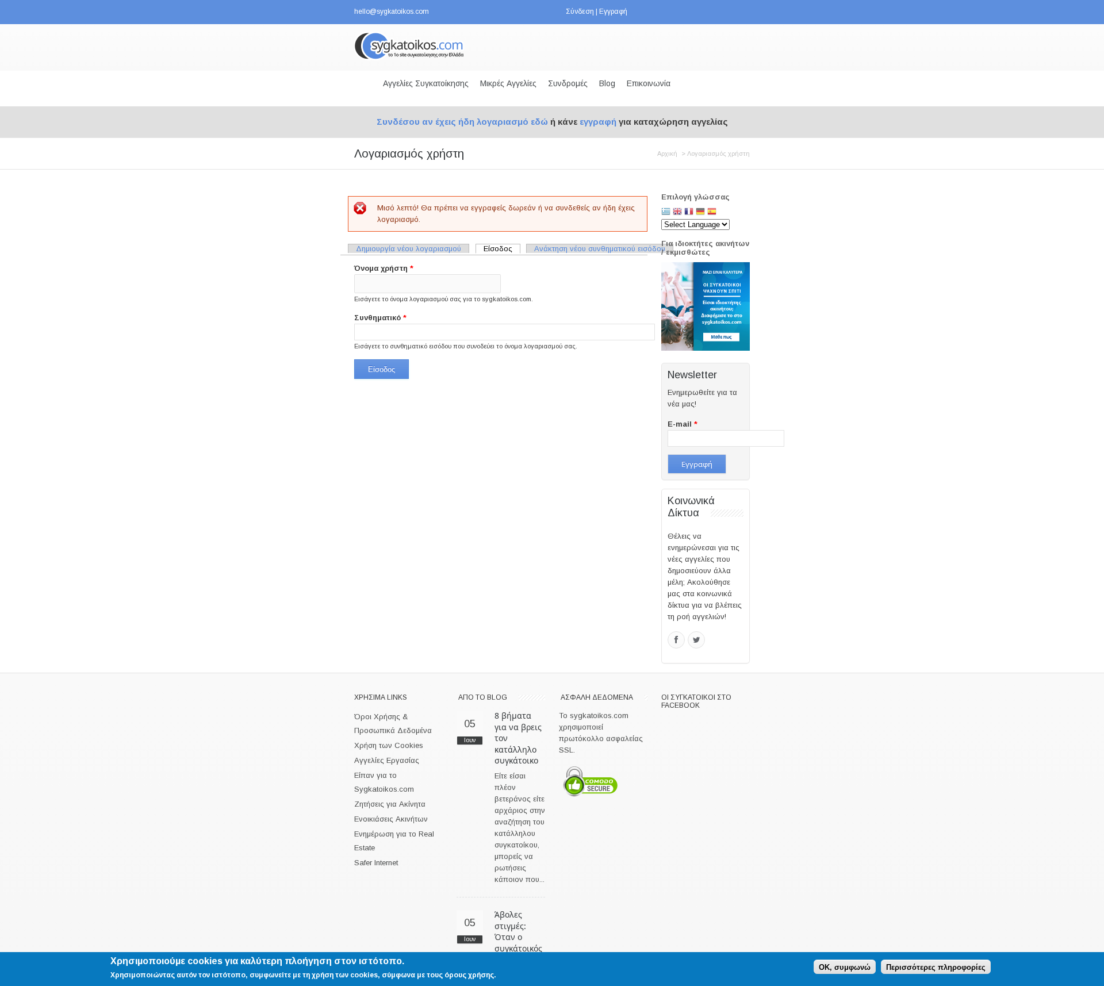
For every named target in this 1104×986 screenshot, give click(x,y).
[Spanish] (711, 212)
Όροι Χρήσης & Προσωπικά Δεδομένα (393, 723)
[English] (677, 212)
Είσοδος (502, 248)
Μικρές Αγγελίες (508, 83)
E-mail (682, 424)
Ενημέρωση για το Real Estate (394, 841)
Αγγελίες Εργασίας (386, 760)
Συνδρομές (568, 83)
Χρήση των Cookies (388, 745)
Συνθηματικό (380, 317)
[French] (688, 212)
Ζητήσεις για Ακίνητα (389, 804)
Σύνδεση (580, 11)
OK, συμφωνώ (845, 966)
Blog (607, 83)
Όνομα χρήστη (383, 268)
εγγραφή (598, 121)
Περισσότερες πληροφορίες (936, 966)
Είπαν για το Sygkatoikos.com (384, 782)
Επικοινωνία (648, 83)
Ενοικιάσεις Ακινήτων (391, 819)
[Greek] (665, 212)
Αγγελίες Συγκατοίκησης (426, 83)
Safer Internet (376, 862)
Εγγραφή (613, 11)
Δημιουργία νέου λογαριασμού (408, 248)
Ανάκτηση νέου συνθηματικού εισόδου (599, 248)
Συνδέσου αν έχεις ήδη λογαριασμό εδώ (462, 121)
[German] (700, 212)
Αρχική (667, 153)
